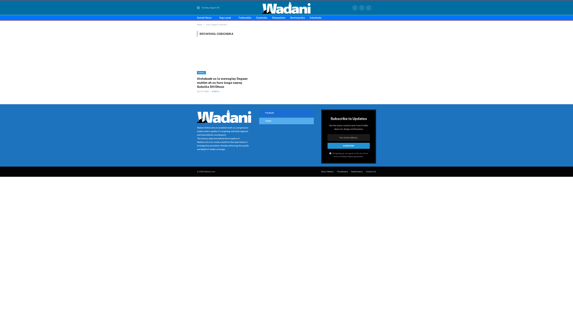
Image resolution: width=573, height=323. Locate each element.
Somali (201, 73)
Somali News (204, 17)
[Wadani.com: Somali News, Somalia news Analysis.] (286, 7)
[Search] (375, 7)
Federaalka (245, 17)
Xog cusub (225, 17)
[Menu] (198, 7)
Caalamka (261, 17)
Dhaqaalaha (278, 17)
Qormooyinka (297, 17)
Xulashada (315, 17)
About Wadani (327, 171)
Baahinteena (357, 171)
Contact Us (371, 171)
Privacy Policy (347, 156)
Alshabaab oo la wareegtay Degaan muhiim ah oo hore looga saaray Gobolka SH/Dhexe (222, 83)
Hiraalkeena (342, 171)
